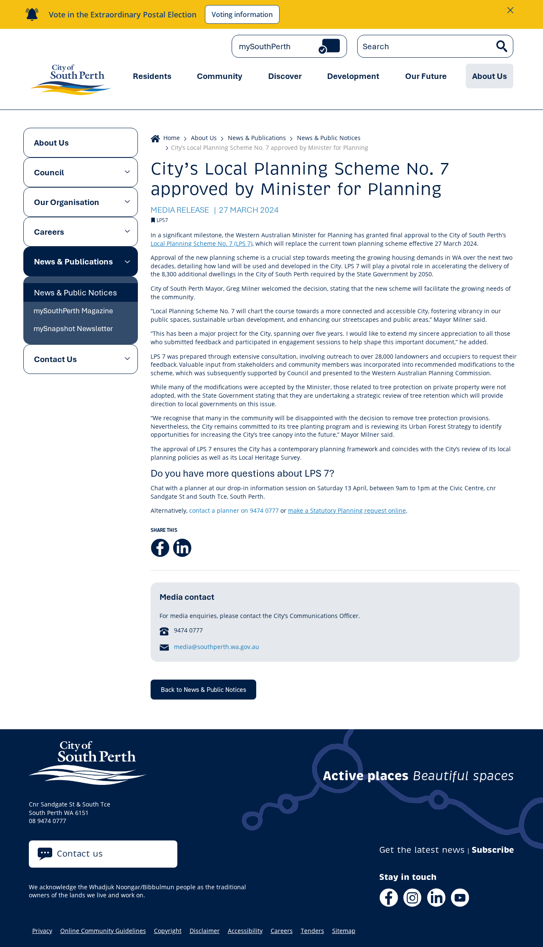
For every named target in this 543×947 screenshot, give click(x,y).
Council (49, 172)
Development (353, 75)
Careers (49, 231)
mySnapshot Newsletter (73, 328)
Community (219, 75)
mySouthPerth (265, 46)
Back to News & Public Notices (203, 689)
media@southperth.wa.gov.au (216, 647)
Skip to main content (65, 46)
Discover (285, 75)
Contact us (80, 854)
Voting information (242, 14)
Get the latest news (422, 850)
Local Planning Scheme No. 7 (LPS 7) (201, 243)
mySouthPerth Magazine (73, 310)
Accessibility (245, 931)
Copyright (168, 931)
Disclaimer (205, 931)
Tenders (312, 931)
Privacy (42, 931)
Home (171, 138)
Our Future (426, 75)
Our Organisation (66, 202)
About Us (489, 75)
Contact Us (55, 359)
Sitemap (343, 931)
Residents (152, 75)
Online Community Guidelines (103, 931)
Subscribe (493, 850)
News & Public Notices (75, 292)
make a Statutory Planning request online (347, 510)
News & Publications (73, 261)
